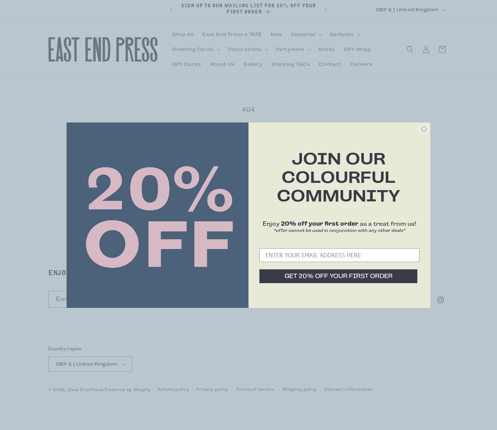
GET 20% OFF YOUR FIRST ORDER (339, 276)
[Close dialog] (424, 129)
